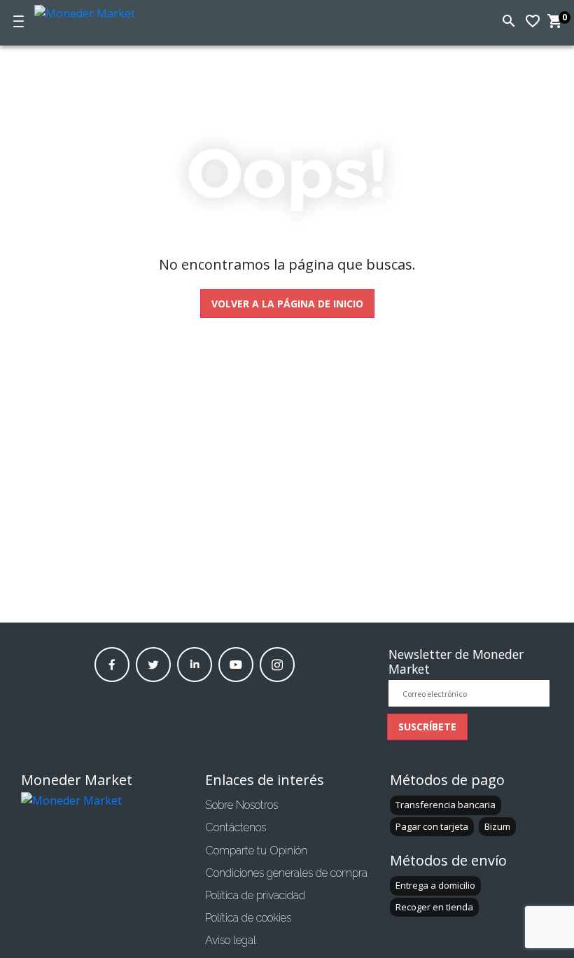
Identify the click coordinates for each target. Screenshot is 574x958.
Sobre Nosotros (241, 805)
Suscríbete (427, 726)
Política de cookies (248, 917)
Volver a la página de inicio (287, 303)
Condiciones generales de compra (286, 873)
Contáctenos (235, 827)
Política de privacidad (255, 895)
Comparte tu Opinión (256, 850)
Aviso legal (230, 940)
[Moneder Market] (107, 11)
